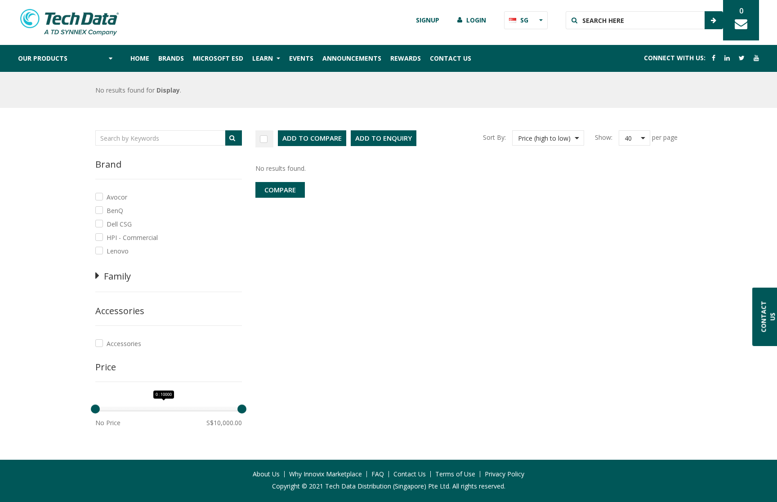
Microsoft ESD (218, 58)
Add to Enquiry (383, 137)
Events (301, 58)
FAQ (377, 474)
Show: (603, 137)
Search (713, 20)
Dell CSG (119, 224)
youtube (756, 58)
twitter (741, 58)
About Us (266, 474)
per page (665, 137)
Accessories (124, 343)
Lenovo (118, 251)
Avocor (117, 197)
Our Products (42, 58)
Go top (765, 477)
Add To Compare (312, 137)
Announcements (351, 58)
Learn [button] (263, 58)
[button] (548, 138)
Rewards (405, 58)
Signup (427, 20)
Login (476, 20)
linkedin (727, 58)
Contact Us (450, 58)
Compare (280, 189)
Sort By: (494, 137)
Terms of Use (455, 474)
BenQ (115, 210)
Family (117, 276)
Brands (171, 58)
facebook (713, 58)
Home (139, 58)
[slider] (95, 408)
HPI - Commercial (132, 237)
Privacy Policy (504, 474)
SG (524, 20)
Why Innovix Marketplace (325, 474)
